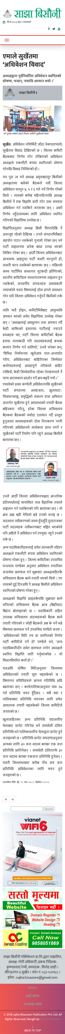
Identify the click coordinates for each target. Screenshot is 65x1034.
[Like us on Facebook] (50, 28)
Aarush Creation (50, 1019)
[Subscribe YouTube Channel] (60, 28)
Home (32, 987)
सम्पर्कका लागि (33, 1004)
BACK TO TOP (32, 1030)
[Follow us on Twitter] (55, 28)
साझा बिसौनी (27, 93)
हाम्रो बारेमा (32, 996)
